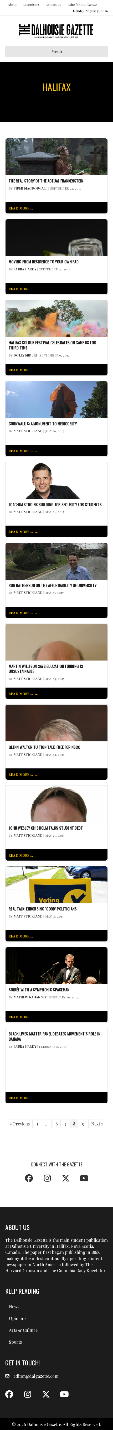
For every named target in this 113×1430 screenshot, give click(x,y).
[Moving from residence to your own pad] (56, 237)
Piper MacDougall (31, 188)
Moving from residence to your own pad (44, 261)
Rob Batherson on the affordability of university (52, 585)
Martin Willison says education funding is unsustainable (46, 669)
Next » (97, 1124)
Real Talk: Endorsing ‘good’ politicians (43, 909)
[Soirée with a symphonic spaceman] (56, 965)
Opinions (17, 1318)
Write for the (82, 4)
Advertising (31, 4)
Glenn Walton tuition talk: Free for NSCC (44, 747)
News (14, 1306)
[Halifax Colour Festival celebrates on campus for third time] (56, 318)
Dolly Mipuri (25, 355)
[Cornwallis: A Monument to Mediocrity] (56, 399)
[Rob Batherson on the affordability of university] (56, 560)
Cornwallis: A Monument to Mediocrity (43, 423)
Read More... (21, 208)
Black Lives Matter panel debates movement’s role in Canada (54, 1036)
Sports (15, 1342)
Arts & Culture (23, 1330)
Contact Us (53, 4)
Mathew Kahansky (30, 997)
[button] (29, 1178)
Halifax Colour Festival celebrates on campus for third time (52, 345)
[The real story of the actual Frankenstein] (56, 156)
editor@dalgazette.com (35, 1376)
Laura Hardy (25, 269)
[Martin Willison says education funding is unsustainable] (56, 641)
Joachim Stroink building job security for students (55, 504)
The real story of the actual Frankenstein (46, 181)
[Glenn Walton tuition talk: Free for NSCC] (56, 722)
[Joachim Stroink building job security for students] (56, 480)
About (12, 4)
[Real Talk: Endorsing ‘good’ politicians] (56, 884)
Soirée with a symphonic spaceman (39, 989)
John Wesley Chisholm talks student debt (46, 828)
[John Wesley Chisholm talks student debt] (56, 803)
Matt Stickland (28, 431)
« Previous (20, 1124)
